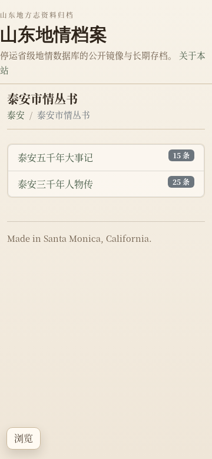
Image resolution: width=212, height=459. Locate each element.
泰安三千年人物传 (55, 184)
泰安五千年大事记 (55, 157)
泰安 (16, 114)
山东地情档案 (53, 34)
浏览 (23, 438)
